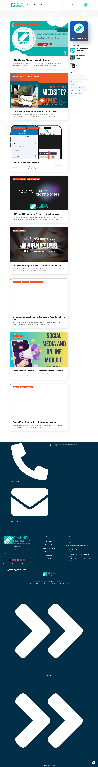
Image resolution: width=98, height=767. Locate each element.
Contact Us (70, 4)
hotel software (84, 78)
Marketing (22, 25)
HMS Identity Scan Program (26, 163)
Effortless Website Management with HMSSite (34, 111)
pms (72, 90)
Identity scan (78, 81)
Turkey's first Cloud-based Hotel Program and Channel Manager (49, 581)
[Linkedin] (21, 560)
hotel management (75, 78)
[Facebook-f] (13, 560)
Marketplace (44, 4)
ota (84, 87)
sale (72, 93)
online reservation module (76, 87)
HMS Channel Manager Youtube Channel (32, 60)
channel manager (74, 76)
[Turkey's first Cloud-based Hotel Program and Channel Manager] (49, 574)
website (72, 96)
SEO (76, 93)
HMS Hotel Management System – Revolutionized (36, 214)
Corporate (53, 4)
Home (28, 4)
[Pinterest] (15, 560)
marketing (73, 84)
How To (19, 282)
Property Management (33, 25)
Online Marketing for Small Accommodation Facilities (38, 265)
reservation (77, 90)
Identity (72, 81)
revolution (84, 90)
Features (34, 4)
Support (62, 4)
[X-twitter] (10, 560)
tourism (80, 93)
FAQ (14, 282)
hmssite (82, 76)
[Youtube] (24, 560)
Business (15, 25)
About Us (17, 546)
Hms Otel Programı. (54, 583)
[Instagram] (18, 560)
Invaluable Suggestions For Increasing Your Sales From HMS (39, 318)
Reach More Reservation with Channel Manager (35, 422)
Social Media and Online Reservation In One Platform (38, 371)
